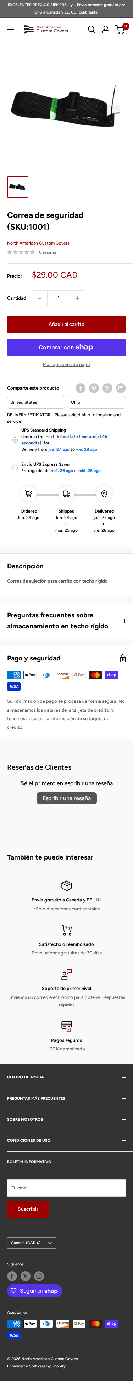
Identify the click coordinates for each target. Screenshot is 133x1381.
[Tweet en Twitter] (107, 388)
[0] (120, 29)
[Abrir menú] (10, 29)
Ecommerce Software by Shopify (36, 1366)
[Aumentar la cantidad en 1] (77, 298)
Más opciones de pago (66, 364)
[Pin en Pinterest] (94, 388)
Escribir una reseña (67, 798)
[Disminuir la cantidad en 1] (39, 298)
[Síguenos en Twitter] (26, 1276)
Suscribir (28, 1209)
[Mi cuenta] (105, 29)
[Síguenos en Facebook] (12, 1276)
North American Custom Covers (38, 243)
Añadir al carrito (66, 324)
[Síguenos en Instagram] (39, 1276)
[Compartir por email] (121, 388)
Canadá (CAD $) (25, 1243)
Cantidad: (17, 298)
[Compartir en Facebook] (80, 388)
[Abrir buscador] (92, 29)
